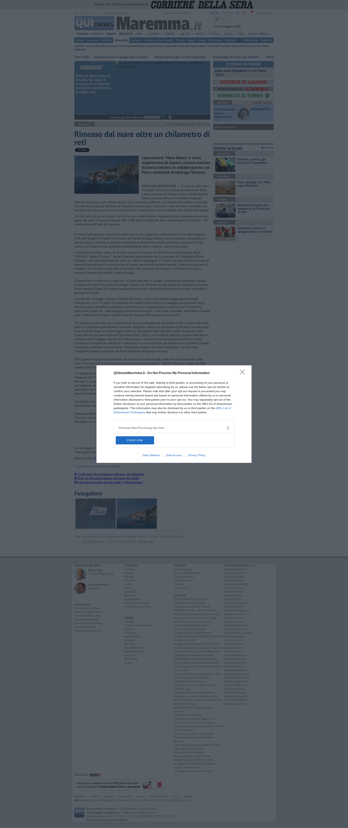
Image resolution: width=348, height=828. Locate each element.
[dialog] (174, 414)
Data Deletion (151, 455)
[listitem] (174, 428)
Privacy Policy (197, 455)
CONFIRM (135, 440)
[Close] (244, 373)
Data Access (174, 455)
